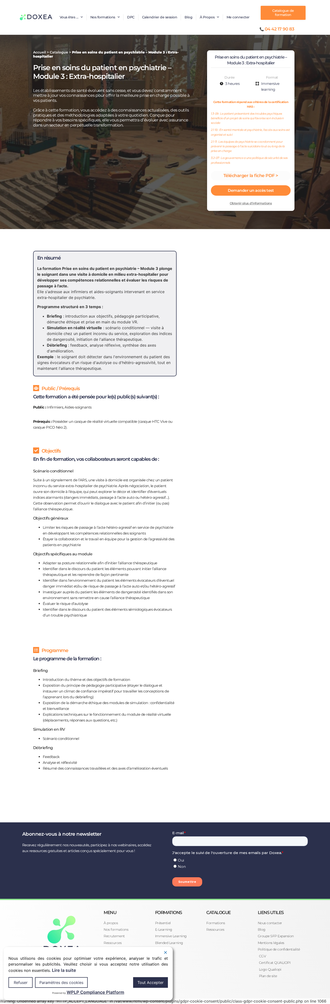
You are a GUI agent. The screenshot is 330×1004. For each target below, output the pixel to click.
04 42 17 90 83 (279, 29)
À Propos (207, 17)
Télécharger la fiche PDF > (250, 175)
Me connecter (238, 17)
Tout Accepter (150, 982)
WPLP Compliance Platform (95, 992)
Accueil (39, 52)
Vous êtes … (69, 17)
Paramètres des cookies (61, 982)
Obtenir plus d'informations (251, 203)
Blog (188, 17)
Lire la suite (64, 970)
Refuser (21, 982)
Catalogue (59, 52)
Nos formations (102, 17)
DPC (131, 17)
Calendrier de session (159, 17)
